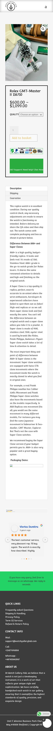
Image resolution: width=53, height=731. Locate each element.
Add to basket (21, 138)
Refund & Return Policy (17, 624)
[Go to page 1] (24, 558)
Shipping (14, 193)
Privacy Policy (12, 617)
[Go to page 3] (28, 558)
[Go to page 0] (21, 558)
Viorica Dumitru (29, 526)
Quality (14, 114)
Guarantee (15, 198)
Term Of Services (14, 620)
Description (15, 188)
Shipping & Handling (15, 613)
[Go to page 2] (26, 558)
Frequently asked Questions (19, 610)
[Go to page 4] (31, 558)
